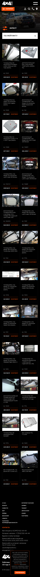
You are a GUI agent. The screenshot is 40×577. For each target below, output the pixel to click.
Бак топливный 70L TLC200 (27, 433)
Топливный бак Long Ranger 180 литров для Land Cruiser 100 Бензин (29, 212)
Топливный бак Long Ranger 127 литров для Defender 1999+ (28, 323)
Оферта (4, 518)
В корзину (14, 77)
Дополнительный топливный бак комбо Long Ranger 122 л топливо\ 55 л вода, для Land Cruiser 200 (10, 214)
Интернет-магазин (20, 14)
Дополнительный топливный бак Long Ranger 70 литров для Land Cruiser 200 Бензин (29, 176)
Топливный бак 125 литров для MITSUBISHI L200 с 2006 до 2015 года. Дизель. (10, 65)
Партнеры (25, 515)
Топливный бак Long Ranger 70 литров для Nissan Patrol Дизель (9, 323)
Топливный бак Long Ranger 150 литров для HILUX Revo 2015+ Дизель (28, 250)
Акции (24, 513)
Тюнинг (24, 508)
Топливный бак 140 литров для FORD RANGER (8, 434)
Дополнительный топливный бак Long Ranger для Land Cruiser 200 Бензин (29, 139)
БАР (3, 510)
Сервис (24, 505)
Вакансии (5, 515)
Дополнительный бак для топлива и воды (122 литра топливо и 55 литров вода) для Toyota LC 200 (10, 399)
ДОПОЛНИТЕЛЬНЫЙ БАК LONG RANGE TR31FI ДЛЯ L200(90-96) (28, 65)
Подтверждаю (20, 572)
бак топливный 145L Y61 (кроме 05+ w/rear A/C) (10, 470)
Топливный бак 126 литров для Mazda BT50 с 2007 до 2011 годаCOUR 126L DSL (29, 361)
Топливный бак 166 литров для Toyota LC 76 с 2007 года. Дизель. (10, 138)
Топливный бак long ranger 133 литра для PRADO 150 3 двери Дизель (9, 102)
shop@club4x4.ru (8, 550)
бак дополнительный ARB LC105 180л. (28, 470)
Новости (5, 508)
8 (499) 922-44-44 (20, 530)
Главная (5, 14)
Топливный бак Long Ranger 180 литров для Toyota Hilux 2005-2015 (10, 249)
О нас (4, 503)
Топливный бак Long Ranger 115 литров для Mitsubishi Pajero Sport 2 (10, 360)
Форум (4, 505)
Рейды (4, 513)
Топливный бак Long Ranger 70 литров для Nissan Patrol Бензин (28, 286)
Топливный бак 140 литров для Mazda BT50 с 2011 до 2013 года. (29, 397)
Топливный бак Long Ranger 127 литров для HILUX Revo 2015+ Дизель (9, 287)
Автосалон (25, 510)
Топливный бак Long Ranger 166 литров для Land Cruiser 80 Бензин (10, 175)
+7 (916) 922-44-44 (23, 533)
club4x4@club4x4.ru (9, 547)
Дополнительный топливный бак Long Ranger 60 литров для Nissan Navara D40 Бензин (28, 103)
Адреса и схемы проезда (10, 536)
